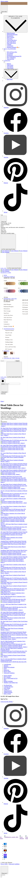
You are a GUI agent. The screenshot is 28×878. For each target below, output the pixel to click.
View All (6, 356)
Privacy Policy (7, 671)
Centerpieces (10, 45)
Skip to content (4, 1)
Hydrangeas (10, 54)
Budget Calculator (8, 681)
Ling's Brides (8, 335)
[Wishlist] (1, 13)
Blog (5, 679)
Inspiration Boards (9, 330)
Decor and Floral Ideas (10, 346)
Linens (7, 60)
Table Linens (10, 65)
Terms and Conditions (9, 673)
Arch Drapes (10, 66)
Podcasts (7, 337)
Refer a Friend (7, 693)
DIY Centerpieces (11, 57)
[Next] (4, 875)
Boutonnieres (10, 36)
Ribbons (9, 63)
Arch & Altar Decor (12, 40)
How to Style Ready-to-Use (10, 678)
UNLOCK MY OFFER (7, 701)
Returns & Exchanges (9, 667)
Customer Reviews (8, 686)
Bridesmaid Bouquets (12, 34)
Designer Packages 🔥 (12, 47)
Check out (3, 231)
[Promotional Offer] (6, 353)
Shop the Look (8, 332)
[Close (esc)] (2, 875)
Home (2, 401)
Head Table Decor (11, 43)
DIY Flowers (10, 49)
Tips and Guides (9, 344)
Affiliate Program (8, 692)
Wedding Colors (9, 339)
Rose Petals (10, 79)
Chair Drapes (10, 68)
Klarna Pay (6, 670)
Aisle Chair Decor (11, 41)
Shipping (6, 666)
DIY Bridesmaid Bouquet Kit (14, 56)
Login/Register (7, 664)
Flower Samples (8, 675)
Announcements (8, 691)
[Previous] (1, 875)
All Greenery (10, 53)
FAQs (5, 668)
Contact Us (6, 689)
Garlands (9, 44)
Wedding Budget (9, 342)
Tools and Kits (10, 59)
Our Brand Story (8, 685)
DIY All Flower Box (12, 52)
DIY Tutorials (8, 349)
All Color (6, 297)
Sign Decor (9, 38)
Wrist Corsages (10, 37)
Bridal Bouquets (11, 33)
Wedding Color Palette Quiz (11, 682)
